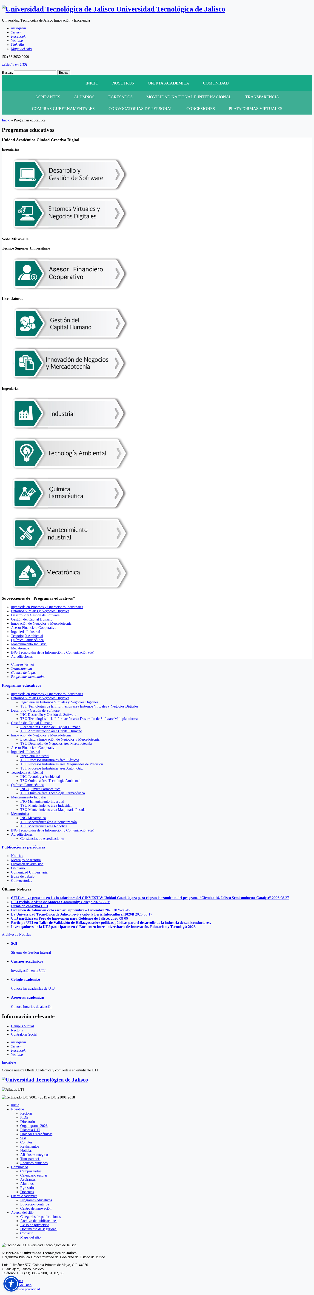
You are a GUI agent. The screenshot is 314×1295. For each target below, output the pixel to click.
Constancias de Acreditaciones (42, 838)
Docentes (27, 1192)
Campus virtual (31, 1171)
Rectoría (26, 1113)
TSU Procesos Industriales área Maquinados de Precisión (61, 764)
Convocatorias (21, 880)
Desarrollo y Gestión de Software (35, 615)
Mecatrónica (20, 648)
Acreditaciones (22, 656)
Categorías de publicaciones (40, 1217)
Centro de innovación (35, 1208)
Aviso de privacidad (34, 1225)
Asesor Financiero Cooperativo (33, 627)
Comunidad (216, 83)
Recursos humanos (34, 1163)
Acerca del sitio (22, 1212)
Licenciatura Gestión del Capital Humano (50, 727)
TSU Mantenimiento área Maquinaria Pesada (53, 810)
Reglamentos (29, 1146)
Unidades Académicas (36, 1134)
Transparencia (262, 97)
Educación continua (34, 1204)
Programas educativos (21, 685)
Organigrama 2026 (34, 1126)
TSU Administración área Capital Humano (51, 731)
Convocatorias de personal (140, 108)
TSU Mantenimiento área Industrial (45, 805)
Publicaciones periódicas (23, 847)
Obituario (18, 868)
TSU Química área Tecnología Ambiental (50, 781)
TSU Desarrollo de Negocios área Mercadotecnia (56, 743)
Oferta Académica (168, 83)
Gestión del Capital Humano (31, 619)
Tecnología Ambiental (27, 636)
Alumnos (84, 97)
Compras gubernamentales (63, 108)
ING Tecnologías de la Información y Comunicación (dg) (52, 652)
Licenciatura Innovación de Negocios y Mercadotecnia (60, 739)
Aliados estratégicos (34, 1155)
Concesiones (200, 108)
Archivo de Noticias (16, 934)
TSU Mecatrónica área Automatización (48, 822)
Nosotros (123, 83)
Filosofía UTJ (30, 1130)
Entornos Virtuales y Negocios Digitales (40, 611)
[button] (11, 1283)
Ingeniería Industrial (25, 632)
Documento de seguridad (38, 1229)
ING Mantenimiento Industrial (42, 801)
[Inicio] (45, 1080)
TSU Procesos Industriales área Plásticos (49, 760)
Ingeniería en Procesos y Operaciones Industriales (47, 607)
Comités (26, 1142)
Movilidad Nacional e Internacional (188, 97)
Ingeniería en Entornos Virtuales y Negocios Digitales (59, 702)
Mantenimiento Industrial (29, 644)
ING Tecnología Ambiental (40, 776)
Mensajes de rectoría (26, 860)
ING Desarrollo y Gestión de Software (48, 714)
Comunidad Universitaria (29, 872)
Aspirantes (47, 97)
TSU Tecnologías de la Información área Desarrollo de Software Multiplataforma (79, 719)
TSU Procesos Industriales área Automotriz (51, 768)
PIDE (24, 1117)
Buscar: (7, 72)
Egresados (120, 97)
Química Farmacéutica (27, 640)
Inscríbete (9, 1062)
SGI (23, 1138)
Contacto (26, 1233)
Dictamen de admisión (27, 864)
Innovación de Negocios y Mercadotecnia (41, 623)
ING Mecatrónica (33, 818)
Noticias (17, 856)
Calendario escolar (33, 1175)
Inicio (92, 83)
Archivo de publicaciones (38, 1221)
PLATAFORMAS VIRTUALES (255, 108)
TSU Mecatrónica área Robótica (43, 826)
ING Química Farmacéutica (40, 789)
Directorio (27, 1122)
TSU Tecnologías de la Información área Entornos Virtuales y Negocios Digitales (79, 706)
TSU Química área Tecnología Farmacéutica (52, 793)
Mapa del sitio (30, 1237)
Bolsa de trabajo (22, 876)
